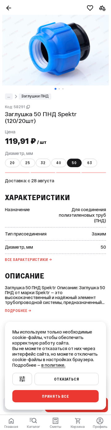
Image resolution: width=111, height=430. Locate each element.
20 (12, 163)
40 (58, 163)
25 (27, 163)
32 (43, 163)
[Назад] (8, 8)
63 (89, 163)
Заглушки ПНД (35, 96)
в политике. (53, 365)
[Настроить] (22, 379)
